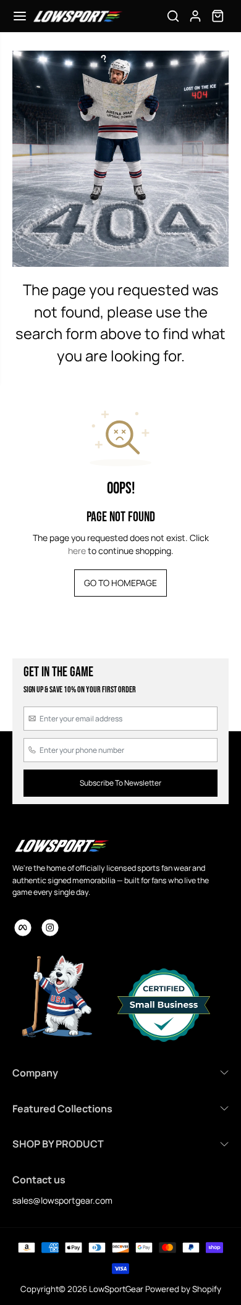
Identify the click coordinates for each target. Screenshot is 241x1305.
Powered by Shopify (183, 1289)
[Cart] (217, 16)
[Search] (173, 16)
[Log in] (195, 16)
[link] (61, 845)
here (77, 550)
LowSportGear (116, 1289)
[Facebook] (22, 927)
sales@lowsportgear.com (62, 1200)
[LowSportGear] (77, 16)
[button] (19, 16)
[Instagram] (50, 927)
